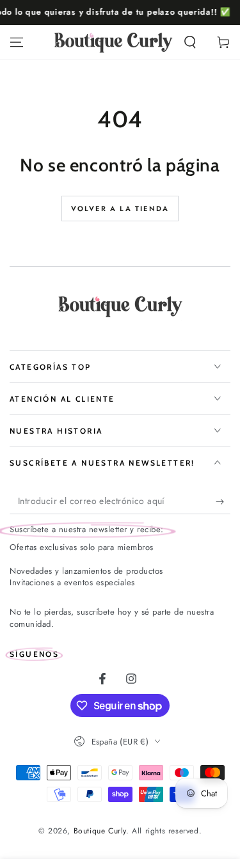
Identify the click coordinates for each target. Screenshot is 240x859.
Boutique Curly (100, 831)
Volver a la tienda (120, 208)
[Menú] (16, 42)
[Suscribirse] (223, 501)
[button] (190, 42)
